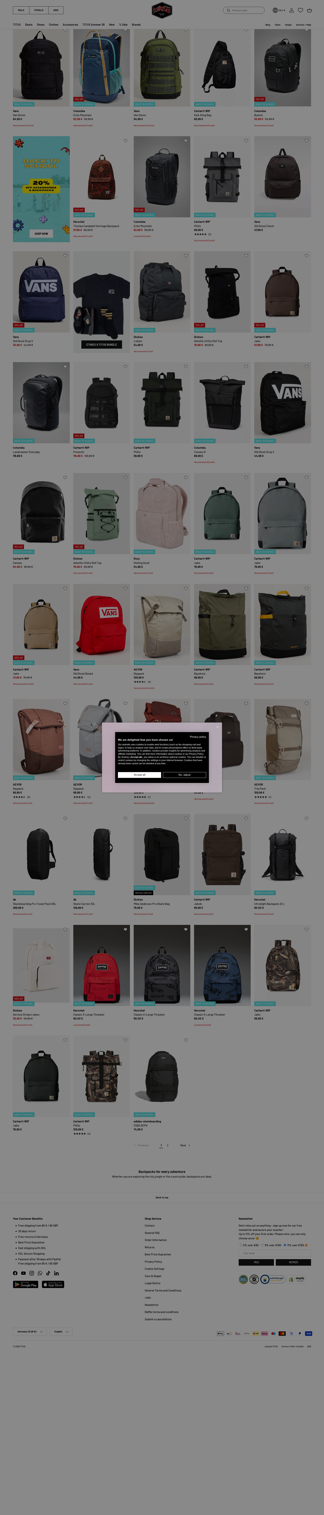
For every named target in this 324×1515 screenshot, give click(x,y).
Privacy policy (198, 736)
